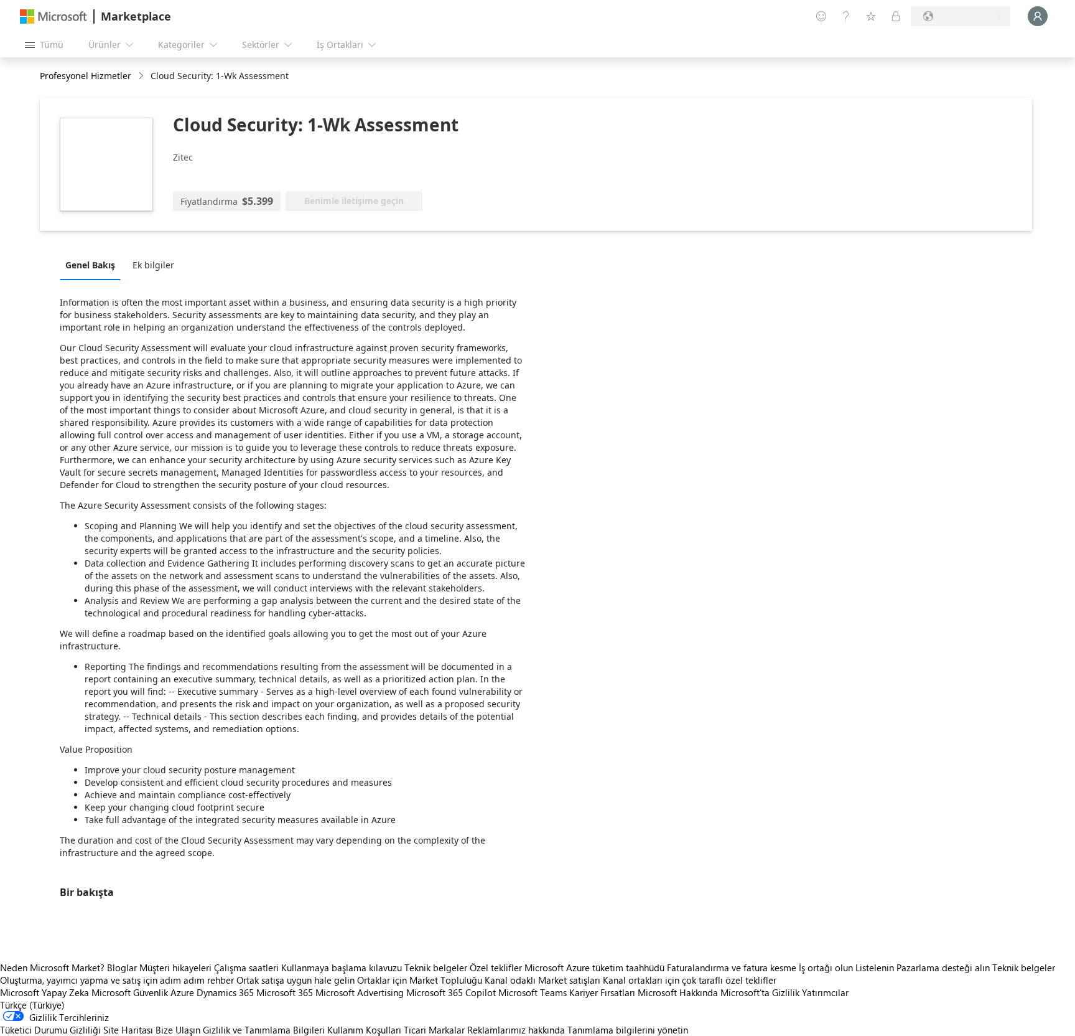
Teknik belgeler (435, 967)
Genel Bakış (90, 265)
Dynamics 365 (225, 992)
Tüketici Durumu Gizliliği (50, 1030)
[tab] (93, 264)
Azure (182, 992)
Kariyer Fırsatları (602, 992)
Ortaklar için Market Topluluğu (419, 980)
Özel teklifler (496, 967)
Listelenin (874, 967)
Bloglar (122, 967)
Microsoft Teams (532, 992)
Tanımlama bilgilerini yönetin (627, 1030)
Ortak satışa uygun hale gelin (295, 980)
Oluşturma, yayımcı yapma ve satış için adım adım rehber (117, 980)
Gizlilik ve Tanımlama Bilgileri (264, 1030)
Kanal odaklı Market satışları (542, 980)
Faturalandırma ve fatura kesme (731, 967)
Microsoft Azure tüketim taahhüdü (595, 967)
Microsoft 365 (284, 992)
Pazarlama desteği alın (943, 967)
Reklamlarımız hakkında (516, 1030)
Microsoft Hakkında (678, 992)
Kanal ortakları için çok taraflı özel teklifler (689, 980)
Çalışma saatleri (246, 967)
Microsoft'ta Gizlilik (759, 992)
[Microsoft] (53, 16)
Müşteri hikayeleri (175, 967)
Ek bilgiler (153, 265)
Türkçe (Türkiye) (32, 1005)
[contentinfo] (142, 76)
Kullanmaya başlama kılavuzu (341, 967)
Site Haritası (128, 1030)
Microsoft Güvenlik (129, 992)
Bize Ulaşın (178, 1030)
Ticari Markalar (434, 1030)
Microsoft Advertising (359, 992)
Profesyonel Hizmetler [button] (85, 76)
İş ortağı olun (826, 967)
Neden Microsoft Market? (52, 967)
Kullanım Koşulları (364, 1030)
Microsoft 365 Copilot (451, 992)
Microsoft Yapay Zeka (44, 992)
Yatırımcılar (825, 992)
